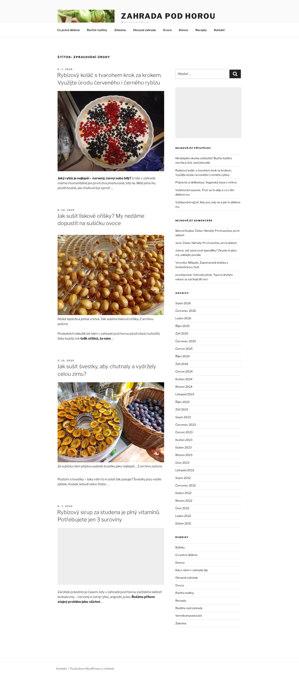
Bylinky (180, 547)
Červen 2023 (184, 432)
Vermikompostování (188, 615)
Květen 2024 (183, 379)
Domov (183, 30)
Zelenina (120, 30)
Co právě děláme (68, 30)
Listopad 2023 (184, 394)
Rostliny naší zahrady (188, 608)
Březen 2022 (183, 500)
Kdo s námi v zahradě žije (191, 570)
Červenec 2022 (185, 485)
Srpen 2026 (183, 303)
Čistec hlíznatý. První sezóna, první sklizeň (210, 243)
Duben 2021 (183, 523)
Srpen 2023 (183, 417)
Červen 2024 (184, 371)
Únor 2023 (182, 462)
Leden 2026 (183, 318)
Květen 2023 (183, 440)
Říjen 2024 (182, 356)
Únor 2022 (182, 508)
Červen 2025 (184, 348)
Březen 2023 (183, 455)
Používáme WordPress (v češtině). (92, 668)
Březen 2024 (183, 386)
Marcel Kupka (184, 230)
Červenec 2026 (185, 310)
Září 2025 (181, 333)
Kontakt (219, 30)
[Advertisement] (111, 556)
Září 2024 (181, 364)
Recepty (201, 30)
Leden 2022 (183, 516)
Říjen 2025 (182, 326)
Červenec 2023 (185, 424)
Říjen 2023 (182, 402)
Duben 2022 (183, 493)
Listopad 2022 (184, 470)
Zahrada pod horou (168, 16)
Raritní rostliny (97, 30)
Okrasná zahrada (144, 30)
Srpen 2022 (183, 478)
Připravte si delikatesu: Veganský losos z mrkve (206, 182)
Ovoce (167, 30)
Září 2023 (181, 409)
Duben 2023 (183, 447)
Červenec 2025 (185, 341)
